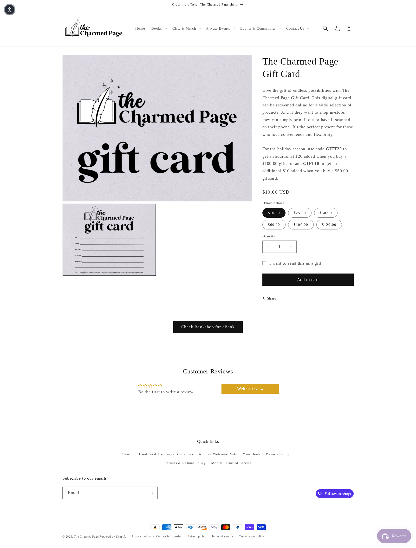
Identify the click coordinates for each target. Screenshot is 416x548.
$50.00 (326, 213)
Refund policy (197, 536)
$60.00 (274, 225)
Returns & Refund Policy (185, 463)
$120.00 (329, 225)
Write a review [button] (250, 389)
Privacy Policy (278, 454)
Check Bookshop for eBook (208, 327)
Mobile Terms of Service (231, 463)
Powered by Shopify (112, 536)
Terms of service (222, 536)
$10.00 (274, 213)
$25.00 (300, 213)
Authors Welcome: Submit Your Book (229, 454)
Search (127, 454)
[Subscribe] (151, 493)
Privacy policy (141, 536)
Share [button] (271, 298)
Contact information (169, 536)
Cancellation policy (251, 536)
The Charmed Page (86, 536)
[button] (158, 28)
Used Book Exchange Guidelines (166, 454)
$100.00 (301, 225)
